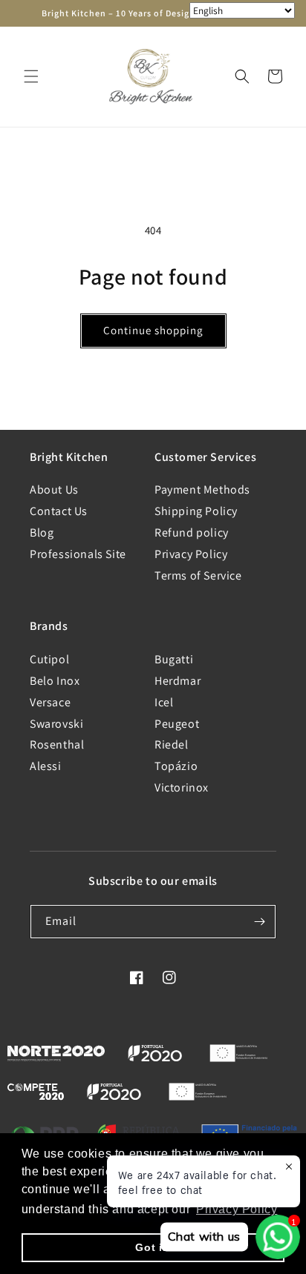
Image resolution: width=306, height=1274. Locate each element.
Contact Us (59, 511)
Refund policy (191, 532)
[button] (31, 76)
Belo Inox (54, 681)
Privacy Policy (190, 554)
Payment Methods (202, 489)
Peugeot (176, 723)
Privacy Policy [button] (236, 1209)
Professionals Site (78, 554)
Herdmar (177, 681)
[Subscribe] (259, 921)
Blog (41, 532)
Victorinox (181, 787)
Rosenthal (57, 744)
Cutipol (49, 659)
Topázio (176, 766)
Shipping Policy (196, 511)
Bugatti (173, 659)
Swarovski (56, 723)
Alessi (46, 766)
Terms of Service (198, 575)
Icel (163, 702)
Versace (50, 702)
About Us (54, 489)
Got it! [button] (152, 1247)
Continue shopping (153, 330)
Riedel (171, 744)
